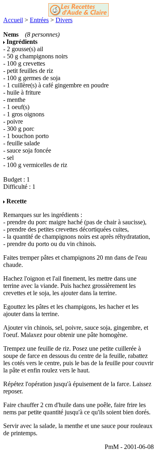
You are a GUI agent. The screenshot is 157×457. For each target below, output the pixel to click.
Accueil (13, 20)
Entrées (39, 20)
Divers (64, 20)
